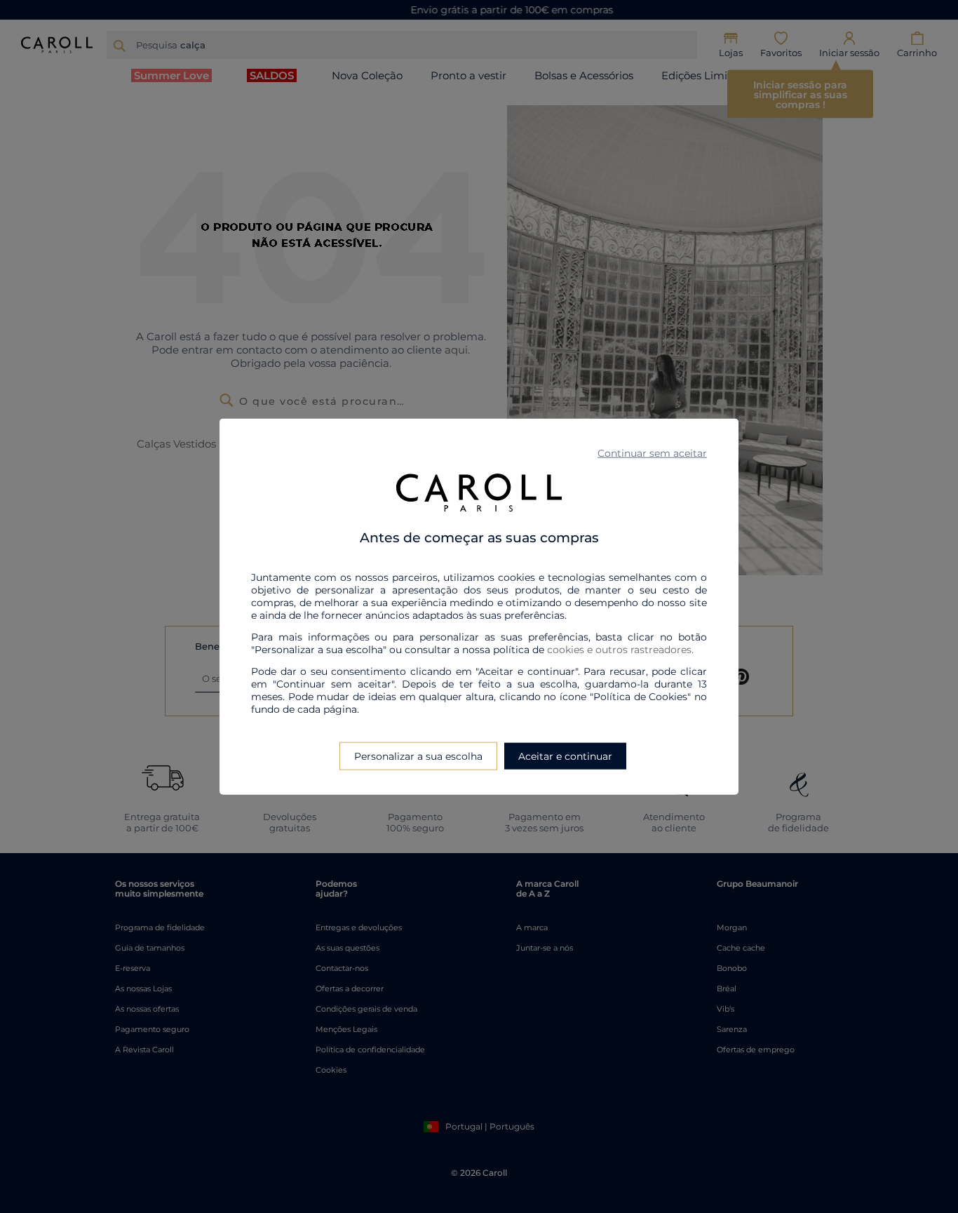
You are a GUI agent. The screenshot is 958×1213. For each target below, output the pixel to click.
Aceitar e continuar (565, 756)
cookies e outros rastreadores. (620, 649)
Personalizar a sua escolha (418, 756)
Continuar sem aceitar (652, 452)
